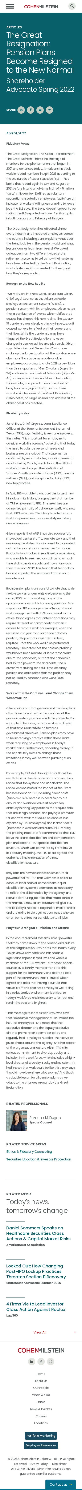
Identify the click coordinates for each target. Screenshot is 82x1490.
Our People (41, 1388)
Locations (41, 1423)
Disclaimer (59, 1464)
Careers (41, 1416)
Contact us (58, 1484)
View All (39, 1332)
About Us (41, 1381)
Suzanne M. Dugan (45, 1117)
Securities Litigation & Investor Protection (38, 1159)
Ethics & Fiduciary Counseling (29, 1151)
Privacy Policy (38, 1464)
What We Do (41, 1395)
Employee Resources (41, 1445)
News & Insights (41, 1409)
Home (41, 1374)
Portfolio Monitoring (41, 1436)
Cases (41, 1402)
